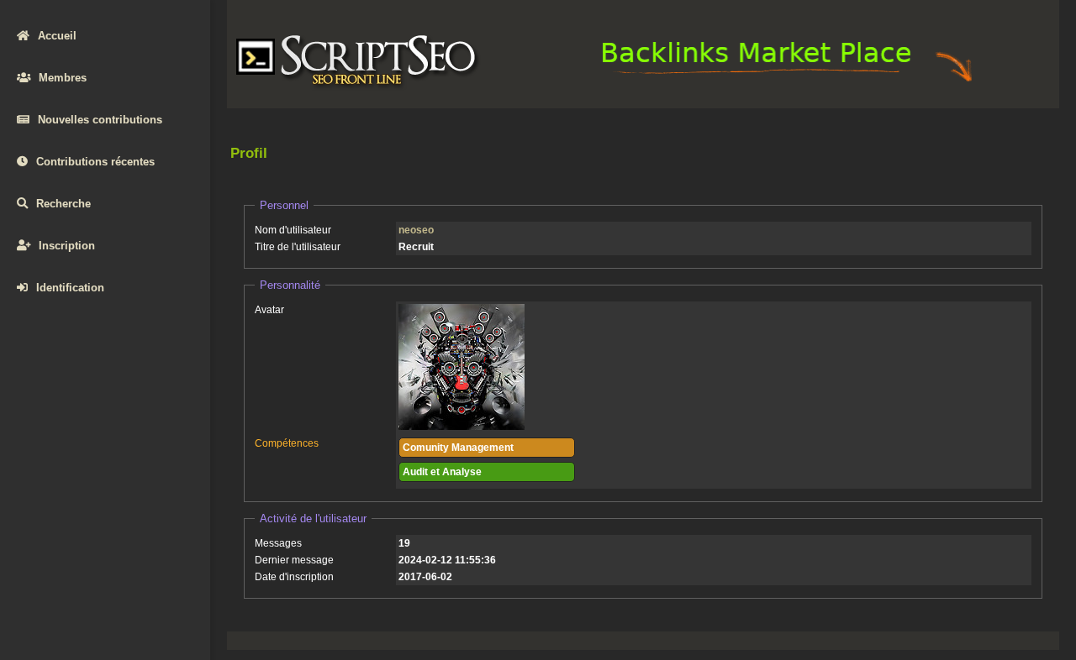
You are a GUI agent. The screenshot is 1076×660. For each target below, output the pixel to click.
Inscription (67, 245)
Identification (70, 287)
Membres (63, 77)
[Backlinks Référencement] (789, 81)
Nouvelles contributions (100, 119)
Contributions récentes (95, 161)
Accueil (57, 35)
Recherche (63, 203)
